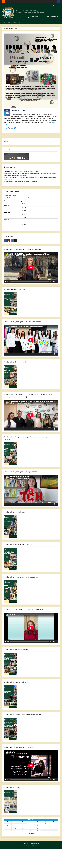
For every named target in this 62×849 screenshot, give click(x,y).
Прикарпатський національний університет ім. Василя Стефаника (29, 847)
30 (37, 830)
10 (45, 825)
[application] (31, 267)
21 (22, 828)
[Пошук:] (28, 141)
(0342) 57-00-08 (34, 16)
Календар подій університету (11, 195)
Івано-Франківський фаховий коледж (27, 11)
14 (22, 826)
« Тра (29, 833)
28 (22, 830)
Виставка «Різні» (18, 111)
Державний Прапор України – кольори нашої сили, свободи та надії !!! (21, 171)
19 (7, 828)
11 (54, 825)
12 (7, 826)
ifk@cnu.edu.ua (33, 18)
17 (45, 826)
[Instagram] (56, 5)
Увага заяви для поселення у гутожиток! (14, 183)
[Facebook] (50, 5)
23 (37, 828)
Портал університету (29, 845)
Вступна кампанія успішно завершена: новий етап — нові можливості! (21, 181)
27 (15, 830)
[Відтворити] (5, 281)
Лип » (32, 833)
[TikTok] (58, 5)
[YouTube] (53, 5)
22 (30, 828)
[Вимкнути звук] (54, 281)
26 (7, 830)
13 (15, 826)
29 (30, 830)
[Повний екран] (56, 281)
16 (37, 826)
